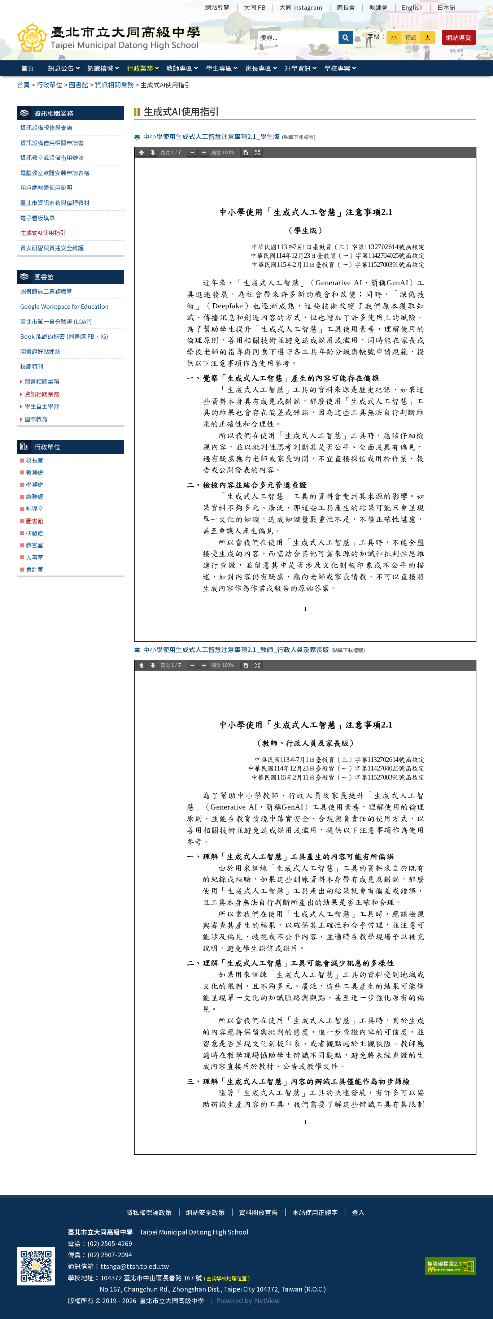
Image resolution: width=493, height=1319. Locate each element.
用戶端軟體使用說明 (46, 187)
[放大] (203, 153)
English (412, 7)
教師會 (378, 7)
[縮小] (192, 153)
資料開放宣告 (258, 1212)
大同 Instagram (300, 7)
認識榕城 (100, 68)
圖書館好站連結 (40, 351)
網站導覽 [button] (459, 37)
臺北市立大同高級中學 (170, 1300)
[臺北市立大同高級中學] (109, 37)
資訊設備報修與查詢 (46, 127)
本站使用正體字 (315, 1212)
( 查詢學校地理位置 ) (227, 1278)
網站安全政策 (205, 1212)
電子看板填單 (37, 217)
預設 (410, 37)
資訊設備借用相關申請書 (52, 142)
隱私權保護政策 (149, 1212)
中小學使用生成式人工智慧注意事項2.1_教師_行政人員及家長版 (236, 649)
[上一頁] (141, 153)
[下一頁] (153, 153)
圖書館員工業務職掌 (46, 291)
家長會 (346, 7)
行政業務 (140, 68)
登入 (358, 1212)
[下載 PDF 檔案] (245, 153)
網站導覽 (217, 7)
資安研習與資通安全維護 (52, 247)
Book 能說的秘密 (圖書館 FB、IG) (64, 336)
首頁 (27, 68)
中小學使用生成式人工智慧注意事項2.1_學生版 (211, 136)
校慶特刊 (31, 366)
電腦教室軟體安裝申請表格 (55, 172)
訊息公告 (61, 68)
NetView (267, 1300)
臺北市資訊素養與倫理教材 (55, 202)
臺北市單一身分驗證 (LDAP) (56, 321)
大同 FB (254, 7)
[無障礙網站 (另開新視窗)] (450, 1266)
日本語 (446, 7)
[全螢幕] (257, 153)
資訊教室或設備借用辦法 (52, 157)
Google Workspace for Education (64, 306)
